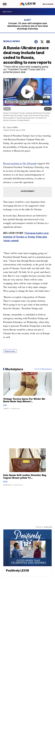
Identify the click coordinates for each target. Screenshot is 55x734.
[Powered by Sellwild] (48, 527)
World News (11, 41)
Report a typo (10, 351)
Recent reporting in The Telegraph (19, 163)
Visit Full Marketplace (43, 369)
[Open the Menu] (4, 4)
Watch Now (47, 4)
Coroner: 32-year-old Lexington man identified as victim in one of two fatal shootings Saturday (27, 26)
